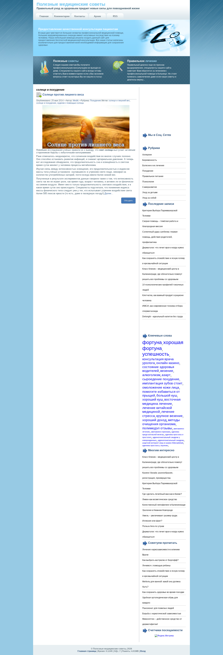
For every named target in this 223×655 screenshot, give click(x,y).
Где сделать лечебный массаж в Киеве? (162, 494)
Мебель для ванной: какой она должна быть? (161, 584)
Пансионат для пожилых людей (158, 608)
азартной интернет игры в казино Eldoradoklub (162, 443)
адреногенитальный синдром (171, 440)
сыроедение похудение (160, 379)
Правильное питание (152, 176)
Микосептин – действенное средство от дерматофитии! (162, 621)
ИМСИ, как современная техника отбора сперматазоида (162, 308)
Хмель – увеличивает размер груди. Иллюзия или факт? (160, 518)
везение (166, 371)
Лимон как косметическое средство (159, 499)
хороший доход (154, 420)
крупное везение (169, 416)
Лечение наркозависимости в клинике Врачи (161, 552)
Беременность (149, 160)
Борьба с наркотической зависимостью (161, 613)
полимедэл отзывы (157, 428)
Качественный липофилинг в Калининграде (164, 505)
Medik (76, 100)
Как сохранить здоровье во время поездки (163, 592)
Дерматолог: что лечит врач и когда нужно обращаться (163, 250)
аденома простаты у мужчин (155, 445)
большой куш (166, 395)
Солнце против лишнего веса (63, 94)
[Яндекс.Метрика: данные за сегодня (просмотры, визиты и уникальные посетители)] (164, 635)
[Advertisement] (164, 110)
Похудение (95, 100)
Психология (148, 181)
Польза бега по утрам (153, 526)
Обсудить (128, 200)
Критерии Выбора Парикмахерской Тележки (159, 213)
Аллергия (147, 154)
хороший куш (152, 399)
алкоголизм (151, 375)
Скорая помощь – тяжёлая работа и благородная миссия (160, 224)
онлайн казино (167, 363)
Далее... (109, 193)
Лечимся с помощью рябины (156, 565)
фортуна (152, 342)
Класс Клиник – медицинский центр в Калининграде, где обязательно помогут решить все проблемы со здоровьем (162, 274)
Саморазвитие (149, 187)
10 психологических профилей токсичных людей (162, 287)
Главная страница (87, 651)
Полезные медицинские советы (71, 4)
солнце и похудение (46, 103)
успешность (155, 354)
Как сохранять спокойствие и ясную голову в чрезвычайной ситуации (163, 261)
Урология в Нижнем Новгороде (157, 510)
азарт (166, 375)
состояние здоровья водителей (158, 369)
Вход (143, 651)
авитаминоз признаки (160, 432)
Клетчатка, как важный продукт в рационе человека (163, 298)
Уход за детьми (149, 192)
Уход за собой (149, 198)
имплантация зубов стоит (162, 383)
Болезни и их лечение (153, 165)
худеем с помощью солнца (70, 103)
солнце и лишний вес (119, 100)
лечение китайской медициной (157, 409)
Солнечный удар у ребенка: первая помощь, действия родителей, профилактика (160, 237)
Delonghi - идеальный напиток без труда (162, 316)
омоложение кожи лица (160, 387)
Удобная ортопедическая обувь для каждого (160, 600)
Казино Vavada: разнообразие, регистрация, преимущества (157, 475)
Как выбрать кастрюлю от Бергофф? (160, 560)
